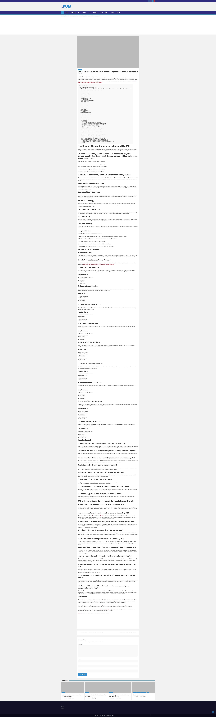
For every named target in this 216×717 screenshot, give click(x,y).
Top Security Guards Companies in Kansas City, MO (88, 87)
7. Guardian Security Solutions (86, 112)
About (62, 704)
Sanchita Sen (87, 76)
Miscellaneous (143, 692)
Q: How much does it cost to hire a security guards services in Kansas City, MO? (94, 124)
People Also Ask (84, 121)
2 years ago (81, 76)
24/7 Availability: (85, 95)
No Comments (94, 76)
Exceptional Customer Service (87, 94)
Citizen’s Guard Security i (104, 609)
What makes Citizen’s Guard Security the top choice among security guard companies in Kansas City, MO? (98, 141)
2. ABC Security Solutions (85, 101)
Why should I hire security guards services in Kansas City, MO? (92, 135)
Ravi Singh (94, 698)
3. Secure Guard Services (85, 103)
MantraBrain (111, 715)
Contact (118, 12)
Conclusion (83, 142)
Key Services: (84, 102)
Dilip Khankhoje (71, 698)
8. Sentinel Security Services (86, 114)
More (106, 12)
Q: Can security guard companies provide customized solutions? (92, 126)
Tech (90, 12)
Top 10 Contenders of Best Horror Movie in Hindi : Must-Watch (91, 632)
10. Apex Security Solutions (86, 119)
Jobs (79, 12)
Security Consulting (85, 99)
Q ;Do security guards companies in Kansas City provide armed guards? (93, 128)
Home (67, 12)
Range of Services (85, 97)
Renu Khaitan (118, 698)
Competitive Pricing (85, 96)
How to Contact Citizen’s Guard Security (87, 100)
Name (79, 659)
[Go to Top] (213, 712)
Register (62, 708)
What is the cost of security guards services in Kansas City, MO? (92, 136)
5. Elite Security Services (85, 108)
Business (84, 12)
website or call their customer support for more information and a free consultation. (98, 264)
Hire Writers (73, 12)
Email (79, 664)
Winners (112, 12)
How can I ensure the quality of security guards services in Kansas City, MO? (94, 138)
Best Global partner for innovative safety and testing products (71, 695)
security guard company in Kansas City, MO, (95, 515)
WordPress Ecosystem (138, 695)
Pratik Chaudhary (143, 696)
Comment (80, 644)
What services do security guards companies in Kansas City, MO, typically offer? (94, 134)
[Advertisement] (108, 25)
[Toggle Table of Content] (130, 86)
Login (62, 710)
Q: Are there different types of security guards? (89, 127)
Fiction (101, 12)
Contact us (80, 613)
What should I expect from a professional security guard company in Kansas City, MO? (95, 139)
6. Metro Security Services (85, 110)
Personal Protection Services (87, 98)
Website (79, 668)
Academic (95, 12)
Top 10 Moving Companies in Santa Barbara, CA (127, 632)
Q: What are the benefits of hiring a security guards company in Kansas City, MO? (94, 123)
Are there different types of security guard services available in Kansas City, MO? (94, 137)
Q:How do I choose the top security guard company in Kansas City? (92, 122)
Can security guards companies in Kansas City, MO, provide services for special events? (95, 140)
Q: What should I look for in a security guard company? (91, 125)
